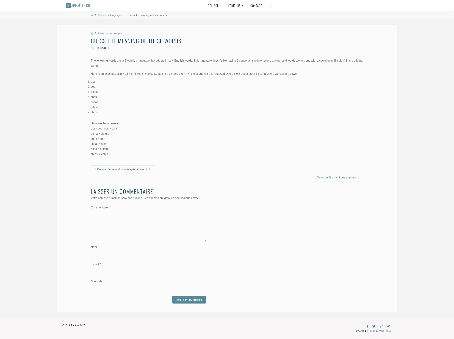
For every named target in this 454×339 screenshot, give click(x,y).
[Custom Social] (388, 326)
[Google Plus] (381, 326)
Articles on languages (110, 15)
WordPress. (385, 330)
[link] (271, 5)
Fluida (371, 330)
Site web (96, 281)
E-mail (96, 264)
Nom (95, 247)
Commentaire (100, 207)
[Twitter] (374, 326)
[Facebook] (367, 326)
